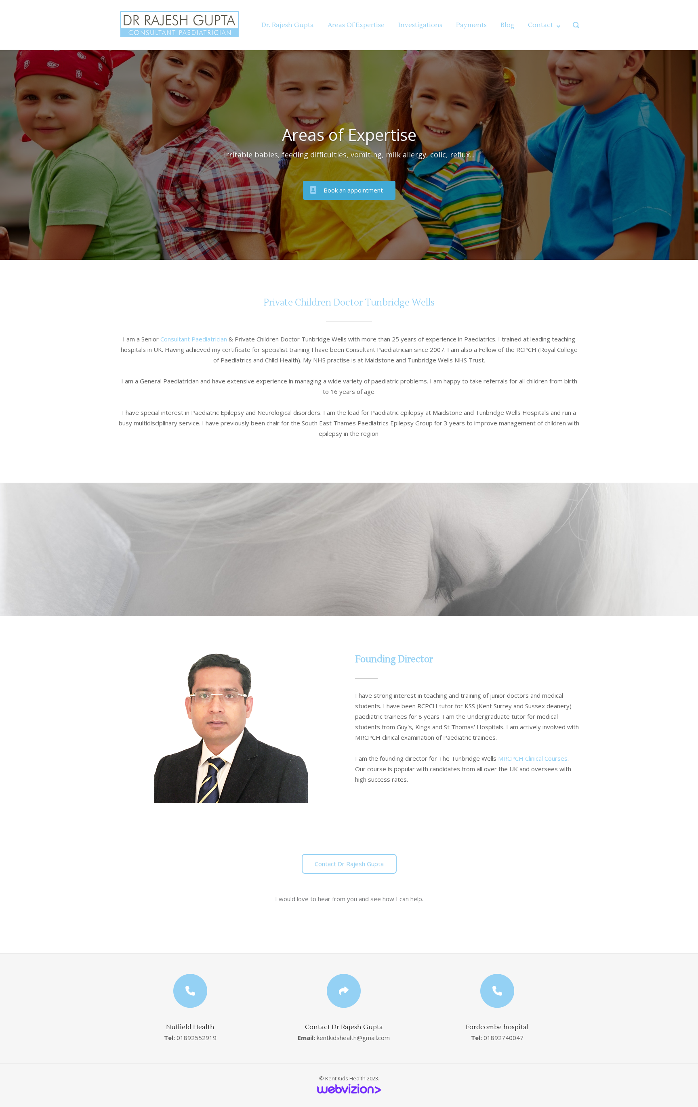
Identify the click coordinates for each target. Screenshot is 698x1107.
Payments (471, 25)
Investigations (420, 25)
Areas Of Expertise (356, 25)
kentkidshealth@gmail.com (353, 1038)
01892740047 (504, 1038)
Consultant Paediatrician (193, 339)
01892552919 (197, 1038)
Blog (507, 25)
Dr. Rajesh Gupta (287, 25)
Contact (540, 25)
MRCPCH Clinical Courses (533, 758)
